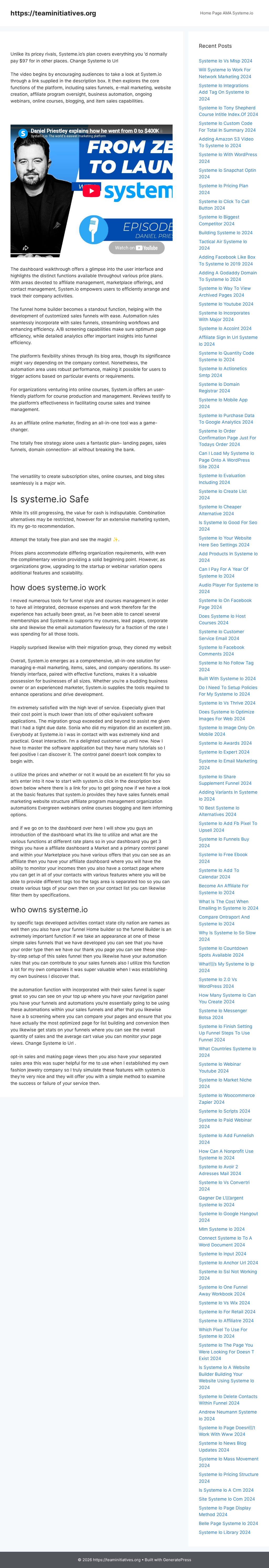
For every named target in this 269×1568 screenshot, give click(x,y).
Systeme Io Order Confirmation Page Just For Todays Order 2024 (227, 437)
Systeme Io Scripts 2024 (224, 1111)
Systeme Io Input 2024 (222, 1253)
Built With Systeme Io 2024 (227, 678)
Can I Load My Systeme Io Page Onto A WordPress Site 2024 (226, 460)
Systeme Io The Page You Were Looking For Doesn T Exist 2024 (226, 1351)
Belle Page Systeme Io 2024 (228, 1523)
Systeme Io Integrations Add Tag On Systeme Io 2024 (224, 92)
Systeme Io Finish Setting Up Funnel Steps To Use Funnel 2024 (225, 1033)
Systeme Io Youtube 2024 (226, 304)
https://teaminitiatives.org (53, 13)
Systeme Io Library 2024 (225, 1532)
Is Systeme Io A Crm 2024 (226, 1490)
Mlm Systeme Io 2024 (222, 1229)
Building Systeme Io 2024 (226, 232)
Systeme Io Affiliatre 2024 (226, 1320)
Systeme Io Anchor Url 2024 (228, 1262)
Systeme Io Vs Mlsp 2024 (225, 60)
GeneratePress (177, 1559)
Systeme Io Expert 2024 (224, 752)
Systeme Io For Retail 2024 (227, 1311)
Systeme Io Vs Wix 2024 (224, 1302)
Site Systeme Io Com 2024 (227, 1499)
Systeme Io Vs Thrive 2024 (227, 703)
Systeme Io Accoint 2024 (225, 328)
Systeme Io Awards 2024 (225, 743)
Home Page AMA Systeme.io (226, 12)
